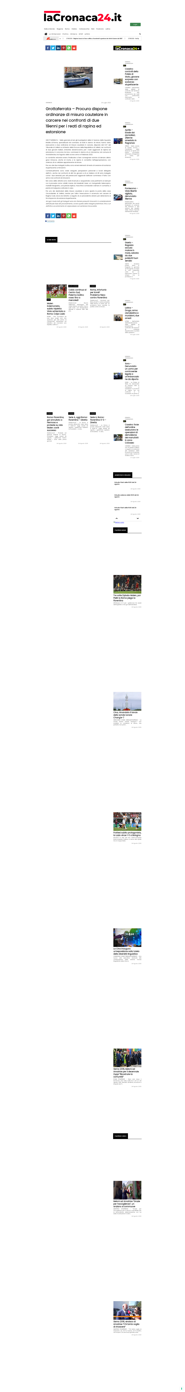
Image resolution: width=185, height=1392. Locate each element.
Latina (108, 29)
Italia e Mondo (49, 29)
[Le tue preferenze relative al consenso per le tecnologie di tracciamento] (181, 1388)
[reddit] (74, 47)
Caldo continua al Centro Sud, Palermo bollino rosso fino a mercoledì (77, 295)
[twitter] (53, 47)
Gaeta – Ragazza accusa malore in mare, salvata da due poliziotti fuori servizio (132, 251)
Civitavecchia (84, 29)
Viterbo (74, 29)
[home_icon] (46, 34)
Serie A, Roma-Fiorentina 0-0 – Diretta (98, 420)
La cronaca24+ (55, 34)
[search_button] (140, 34)
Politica (65, 34)
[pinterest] (63, 47)
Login (135, 24)
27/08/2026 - (116, 38)
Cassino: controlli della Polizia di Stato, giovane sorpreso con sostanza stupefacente (132, 76)
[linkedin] (58, 47)
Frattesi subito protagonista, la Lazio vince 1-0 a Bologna (127, 834)
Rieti (92, 29)
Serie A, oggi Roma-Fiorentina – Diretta (78, 418)
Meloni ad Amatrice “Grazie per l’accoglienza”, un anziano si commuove (126, 1204)
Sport (81, 34)
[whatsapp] (68, 47)
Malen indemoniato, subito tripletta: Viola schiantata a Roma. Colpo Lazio (56, 308)
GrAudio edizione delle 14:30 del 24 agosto (126, 509)
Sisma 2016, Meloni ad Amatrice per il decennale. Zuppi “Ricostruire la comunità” (126, 1073)
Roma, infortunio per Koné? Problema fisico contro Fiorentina (98, 293)
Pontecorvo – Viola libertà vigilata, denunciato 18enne (131, 193)
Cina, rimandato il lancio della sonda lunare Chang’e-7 (125, 715)
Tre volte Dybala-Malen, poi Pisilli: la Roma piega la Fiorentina (126, 598)
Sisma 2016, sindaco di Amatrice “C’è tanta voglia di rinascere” (126, 1324)
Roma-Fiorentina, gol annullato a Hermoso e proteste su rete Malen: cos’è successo (55, 424)
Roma (67, 29)
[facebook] (47, 47)
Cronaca (73, 34)
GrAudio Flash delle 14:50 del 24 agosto (125, 496)
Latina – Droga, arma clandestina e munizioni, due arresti (132, 313)
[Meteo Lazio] (119, 522)
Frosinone (100, 29)
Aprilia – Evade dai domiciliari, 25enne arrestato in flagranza (131, 136)
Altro (87, 34)
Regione (60, 29)
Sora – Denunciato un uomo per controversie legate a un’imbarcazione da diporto (132, 371)
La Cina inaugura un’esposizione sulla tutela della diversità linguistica (126, 951)
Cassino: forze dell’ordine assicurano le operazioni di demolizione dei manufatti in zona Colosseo (132, 433)
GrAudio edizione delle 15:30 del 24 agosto (126, 483)
